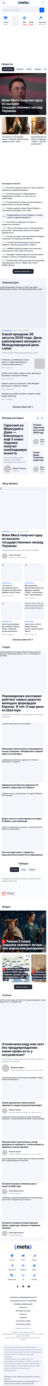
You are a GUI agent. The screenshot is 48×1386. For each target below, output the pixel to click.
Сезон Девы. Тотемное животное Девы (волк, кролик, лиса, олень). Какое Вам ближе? (39, 456)
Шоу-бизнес (8, 69)
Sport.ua (23, 1314)
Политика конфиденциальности (23, 1297)
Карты (34, 1270)
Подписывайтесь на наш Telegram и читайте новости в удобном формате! (25, 216)
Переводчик (12, 1279)
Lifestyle (19, 69)
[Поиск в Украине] (41, 10)
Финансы (23, 1270)
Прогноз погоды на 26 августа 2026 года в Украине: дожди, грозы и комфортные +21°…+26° (16, 968)
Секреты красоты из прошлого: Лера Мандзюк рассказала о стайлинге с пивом (20, 384)
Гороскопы (12, 1270)
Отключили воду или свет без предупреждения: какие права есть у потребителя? (23, 1049)
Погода (38, 69)
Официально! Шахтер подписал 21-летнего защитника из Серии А (20, 786)
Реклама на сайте (23, 1311)
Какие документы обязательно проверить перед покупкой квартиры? (22, 1103)
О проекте (23, 1317)
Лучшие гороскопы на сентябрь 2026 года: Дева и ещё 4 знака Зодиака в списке (39, 429)
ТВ (23, 1279)
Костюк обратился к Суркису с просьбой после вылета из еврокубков (22, 853)
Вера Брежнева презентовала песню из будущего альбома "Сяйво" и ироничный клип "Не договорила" (34, 590)
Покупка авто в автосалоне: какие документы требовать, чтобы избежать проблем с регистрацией (23, 1144)
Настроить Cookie (23, 1321)
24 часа (14, 870)
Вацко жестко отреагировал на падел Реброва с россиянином (22, 819)
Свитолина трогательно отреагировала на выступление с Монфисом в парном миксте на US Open (22, 751)
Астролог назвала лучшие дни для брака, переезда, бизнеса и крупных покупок (21, 1225)
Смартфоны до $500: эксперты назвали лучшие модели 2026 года (20, 395)
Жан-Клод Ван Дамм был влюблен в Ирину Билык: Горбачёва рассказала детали (10, 627)
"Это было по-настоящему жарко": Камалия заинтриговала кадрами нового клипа (15, 139)
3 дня (23, 870)
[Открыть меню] (4, 3)
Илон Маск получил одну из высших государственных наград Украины (22, 540)
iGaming (34, 1279)
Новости (12, 1260)
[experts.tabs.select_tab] (38, 418)
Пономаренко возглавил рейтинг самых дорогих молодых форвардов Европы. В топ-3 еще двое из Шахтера (23, 703)
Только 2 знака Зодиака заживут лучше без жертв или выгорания (23, 931)
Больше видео (22, 987)
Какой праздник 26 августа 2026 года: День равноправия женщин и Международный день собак (22, 341)
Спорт (29, 69)
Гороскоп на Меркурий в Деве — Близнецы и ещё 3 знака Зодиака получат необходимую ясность (15, 439)
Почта (23, 1260)
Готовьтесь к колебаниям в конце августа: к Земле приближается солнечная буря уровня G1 (15, 362)
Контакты (23, 1307)
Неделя (32, 870)
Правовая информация (23, 1304)
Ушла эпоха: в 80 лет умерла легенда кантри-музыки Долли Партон (34, 627)
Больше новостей (22, 407)
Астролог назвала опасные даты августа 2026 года (19, 1184)
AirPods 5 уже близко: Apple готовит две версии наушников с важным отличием (21, 374)
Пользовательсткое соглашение (23, 1301)
